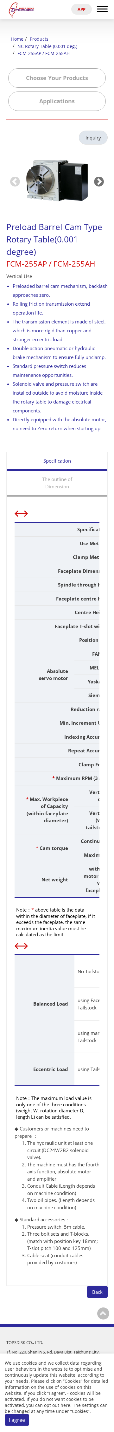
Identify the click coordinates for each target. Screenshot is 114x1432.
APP (82, 9)
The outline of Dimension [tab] (57, 483)
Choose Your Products (57, 78)
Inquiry (93, 137)
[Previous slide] (15, 181)
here (65, 1405)
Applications (57, 101)
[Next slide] (99, 181)
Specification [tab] (57, 461)
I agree (17, 1419)
